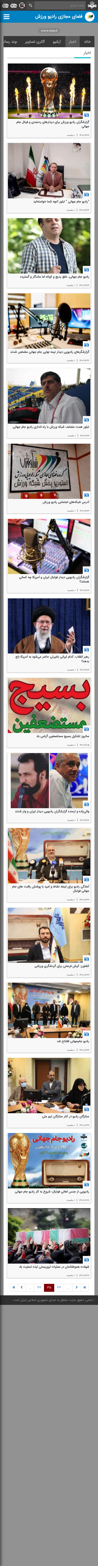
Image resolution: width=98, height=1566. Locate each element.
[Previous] (84, 1288)
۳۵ (49, 1288)
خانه (87, 42)
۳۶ (39, 1288)
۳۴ (59, 1288)
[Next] (21, 1288)
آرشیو (57, 42)
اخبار (72, 42)
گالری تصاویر (35, 42)
